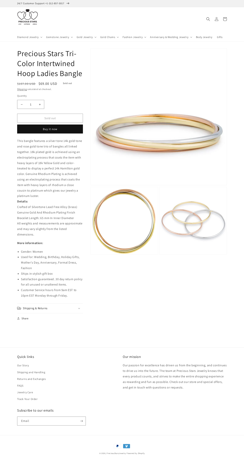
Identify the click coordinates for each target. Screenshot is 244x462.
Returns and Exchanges (31, 379)
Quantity (22, 95)
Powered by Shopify (136, 453)
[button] (29, 37)
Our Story (23, 365)
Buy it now (50, 129)
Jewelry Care (25, 392)
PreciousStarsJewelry (116, 453)
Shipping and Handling (31, 372)
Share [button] (25, 318)
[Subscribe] (81, 421)
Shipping (22, 89)
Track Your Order (27, 399)
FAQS (20, 385)
